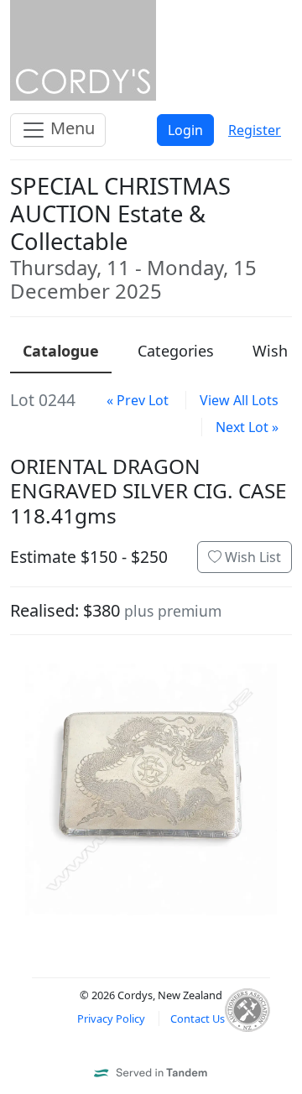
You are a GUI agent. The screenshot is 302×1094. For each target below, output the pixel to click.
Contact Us (197, 1018)
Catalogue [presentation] (61, 351)
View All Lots (239, 400)
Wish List (251, 557)
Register (254, 130)
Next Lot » (247, 427)
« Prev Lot (138, 400)
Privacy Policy (111, 1018)
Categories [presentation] (176, 351)
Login (185, 130)
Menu (70, 128)
